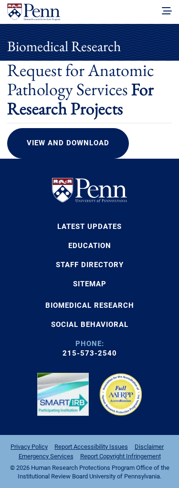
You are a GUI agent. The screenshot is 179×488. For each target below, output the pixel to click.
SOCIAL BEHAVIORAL (89, 324)
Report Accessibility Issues (91, 446)
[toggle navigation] (167, 11)
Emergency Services (46, 456)
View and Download (68, 143)
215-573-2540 (90, 353)
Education (89, 245)
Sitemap (89, 284)
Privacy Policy (29, 446)
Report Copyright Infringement (120, 456)
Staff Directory (90, 264)
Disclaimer (149, 446)
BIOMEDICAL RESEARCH (89, 305)
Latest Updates (89, 226)
